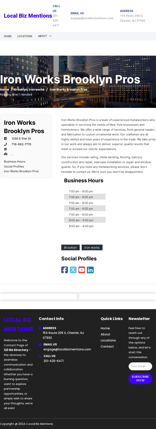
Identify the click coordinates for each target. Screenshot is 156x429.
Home (8, 36)
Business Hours (14, 161)
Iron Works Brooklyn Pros (21, 171)
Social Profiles (14, 166)
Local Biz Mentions (28, 16)
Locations (24, 36)
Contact (107, 346)
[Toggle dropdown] (50, 36)
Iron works (37, 90)
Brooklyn (20, 90)
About (105, 334)
